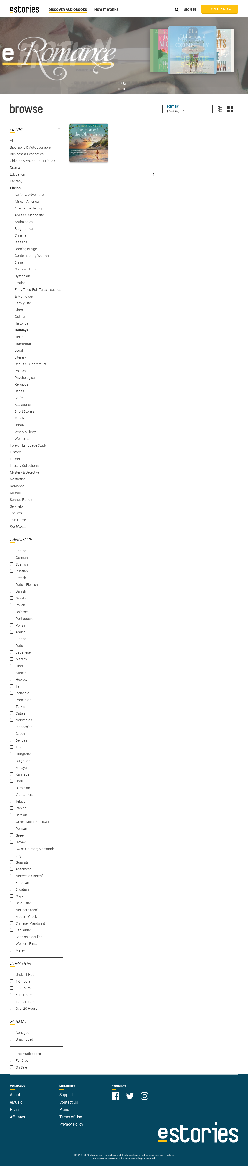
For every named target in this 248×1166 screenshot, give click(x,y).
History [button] (15, 452)
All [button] (12, 140)
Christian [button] (21, 235)
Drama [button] (15, 168)
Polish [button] (20, 625)
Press (14, 1109)
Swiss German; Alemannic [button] (35, 849)
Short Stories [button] (24, 411)
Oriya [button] (19, 896)
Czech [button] (20, 734)
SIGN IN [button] (190, 10)
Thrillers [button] (16, 513)
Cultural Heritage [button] (27, 269)
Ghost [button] (19, 310)
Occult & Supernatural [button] (31, 364)
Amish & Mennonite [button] (29, 215)
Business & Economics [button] (27, 154)
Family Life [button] (23, 303)
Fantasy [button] (16, 181)
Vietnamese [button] (24, 795)
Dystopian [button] (22, 276)
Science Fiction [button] (21, 499)
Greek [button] (20, 835)
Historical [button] (22, 323)
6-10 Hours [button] (24, 995)
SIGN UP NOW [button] (220, 9)
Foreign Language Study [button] (28, 445)
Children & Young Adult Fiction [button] (32, 161)
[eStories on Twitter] (130, 1093)
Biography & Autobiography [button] (31, 147)
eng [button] (18, 856)
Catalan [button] (22, 713)
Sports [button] (20, 418)
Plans (64, 1109)
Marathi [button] (22, 659)
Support (66, 1094)
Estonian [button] (22, 883)
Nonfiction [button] (18, 479)
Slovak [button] (21, 842)
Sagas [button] (19, 391)
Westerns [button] (22, 439)
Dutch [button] (20, 646)
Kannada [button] (23, 774)
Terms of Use (70, 1117)
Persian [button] (21, 828)
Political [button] (21, 371)
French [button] (21, 578)
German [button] (22, 558)
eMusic (16, 1102)
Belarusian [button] (24, 903)
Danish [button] (21, 591)
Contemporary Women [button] (32, 256)
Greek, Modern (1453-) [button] (32, 822)
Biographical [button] (24, 229)
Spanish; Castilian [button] (29, 937)
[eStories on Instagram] (144, 1093)
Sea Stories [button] (23, 405)
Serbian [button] (21, 815)
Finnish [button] (21, 639)
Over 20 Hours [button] (26, 1008)
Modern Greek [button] (26, 917)
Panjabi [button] (21, 808)
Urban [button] (19, 425)
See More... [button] (18, 526)
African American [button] (28, 201)
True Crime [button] (18, 520)
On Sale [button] (21, 1067)
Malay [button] (20, 950)
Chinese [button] (22, 612)
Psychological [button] (25, 378)
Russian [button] (22, 571)
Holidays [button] (21, 330)
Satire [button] (19, 398)
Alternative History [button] (29, 208)
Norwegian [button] (24, 720)
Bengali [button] (21, 740)
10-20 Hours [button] (25, 1002)
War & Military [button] (25, 432)
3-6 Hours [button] (23, 988)
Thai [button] (19, 747)
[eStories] (24, 9)
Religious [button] (21, 384)
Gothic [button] (20, 317)
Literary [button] (20, 357)
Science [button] (15, 493)
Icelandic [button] (22, 693)
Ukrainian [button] (23, 788)
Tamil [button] (20, 686)
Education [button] (17, 174)
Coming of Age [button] (26, 249)
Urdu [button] (19, 781)
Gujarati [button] (22, 862)
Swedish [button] (22, 598)
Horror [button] (20, 337)
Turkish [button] (21, 707)
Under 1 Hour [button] (26, 975)
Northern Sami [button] (27, 910)
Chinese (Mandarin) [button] (30, 923)
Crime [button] (19, 262)
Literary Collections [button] (24, 466)
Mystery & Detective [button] (24, 472)
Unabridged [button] (24, 1039)
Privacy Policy (71, 1124)
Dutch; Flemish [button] (27, 585)
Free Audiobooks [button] (28, 1054)
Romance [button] (17, 486)
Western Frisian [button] (27, 944)
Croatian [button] (22, 889)
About (15, 1094)
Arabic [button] (20, 632)
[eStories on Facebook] (116, 1093)
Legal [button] (19, 350)
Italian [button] (20, 605)
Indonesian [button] (24, 727)
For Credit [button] (23, 1060)
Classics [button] (21, 242)
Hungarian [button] (24, 754)
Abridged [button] (22, 1033)
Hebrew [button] (21, 679)
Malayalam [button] (24, 768)
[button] (68, 12)
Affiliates (17, 1117)
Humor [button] (15, 459)
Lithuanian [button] (24, 930)
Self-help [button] (16, 506)
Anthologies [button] (24, 222)
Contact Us (68, 1102)
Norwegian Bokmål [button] (30, 876)
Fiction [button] (15, 188)
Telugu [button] (21, 801)
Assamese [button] (23, 869)
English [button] (21, 551)
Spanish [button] (22, 564)
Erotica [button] (20, 283)
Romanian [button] (23, 700)
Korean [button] (21, 673)
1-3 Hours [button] (23, 981)
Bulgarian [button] (23, 761)
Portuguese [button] (24, 618)
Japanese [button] (23, 652)
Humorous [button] (23, 344)
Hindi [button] (19, 666)
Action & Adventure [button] (29, 195)
